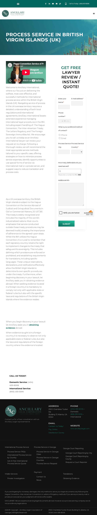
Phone (64, 135)
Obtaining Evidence (71, 478)
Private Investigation (16, 478)
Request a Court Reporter (76, 462)
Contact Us (41, 477)
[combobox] (62, 121)
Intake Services (11, 474)
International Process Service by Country (19, 456)
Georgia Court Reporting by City (79, 453)
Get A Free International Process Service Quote (17, 462)
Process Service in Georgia (45, 447)
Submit (66, 224)
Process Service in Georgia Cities (47, 453)
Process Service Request (46, 463)
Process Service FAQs (16, 452)
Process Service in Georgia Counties (47, 459)
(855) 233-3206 (16, 391)
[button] (18, 4)
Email (63, 138)
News (38, 480)
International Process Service (17, 447)
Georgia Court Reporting (73, 448)
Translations (68, 474)
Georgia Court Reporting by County (77, 457)
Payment (38, 472)
